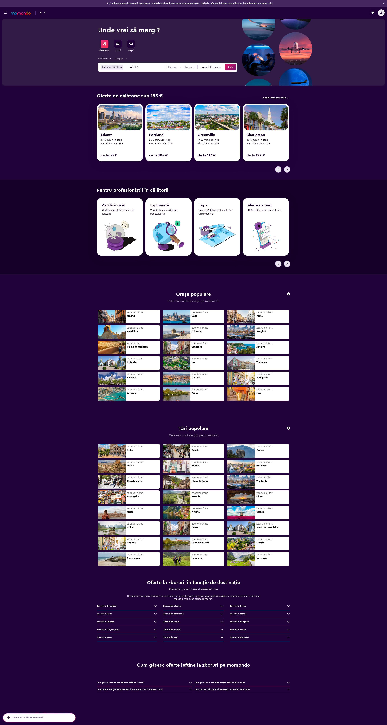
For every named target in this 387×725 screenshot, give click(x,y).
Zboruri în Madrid (171, 630)
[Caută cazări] (118, 44)
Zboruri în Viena (104, 637)
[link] (275, 98)
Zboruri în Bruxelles (239, 637)
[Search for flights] (104, 44)
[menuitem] (104, 46)
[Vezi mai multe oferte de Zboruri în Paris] (155, 614)
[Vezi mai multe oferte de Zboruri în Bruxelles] (288, 637)
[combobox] (104, 59)
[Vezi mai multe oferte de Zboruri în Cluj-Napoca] (155, 629)
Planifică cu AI (113, 205)
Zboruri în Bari (170, 637)
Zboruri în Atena (238, 630)
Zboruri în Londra (105, 622)
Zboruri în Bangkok (239, 622)
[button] (383, 3)
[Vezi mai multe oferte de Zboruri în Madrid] (222, 629)
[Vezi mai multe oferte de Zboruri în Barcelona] (222, 614)
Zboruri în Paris (104, 614)
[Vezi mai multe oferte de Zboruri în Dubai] (222, 622)
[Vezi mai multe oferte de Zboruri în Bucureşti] (155, 606)
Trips (203, 205)
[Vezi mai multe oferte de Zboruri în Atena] (288, 629)
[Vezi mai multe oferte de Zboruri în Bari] (222, 637)
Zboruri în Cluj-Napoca (108, 630)
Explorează (159, 205)
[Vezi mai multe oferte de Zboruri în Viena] (155, 637)
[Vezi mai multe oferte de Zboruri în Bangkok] (288, 622)
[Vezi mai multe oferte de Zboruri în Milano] (288, 614)
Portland (156, 135)
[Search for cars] (131, 44)
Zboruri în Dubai (171, 622)
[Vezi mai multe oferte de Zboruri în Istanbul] (222, 606)
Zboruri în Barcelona (173, 614)
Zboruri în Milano (238, 614)
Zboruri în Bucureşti (106, 606)
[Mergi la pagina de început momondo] (21, 13)
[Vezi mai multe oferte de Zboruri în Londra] (155, 622)
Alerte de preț (260, 205)
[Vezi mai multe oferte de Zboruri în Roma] (288, 606)
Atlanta (106, 135)
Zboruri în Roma (238, 606)
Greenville (206, 135)
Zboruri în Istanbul (172, 606)
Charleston (255, 135)
